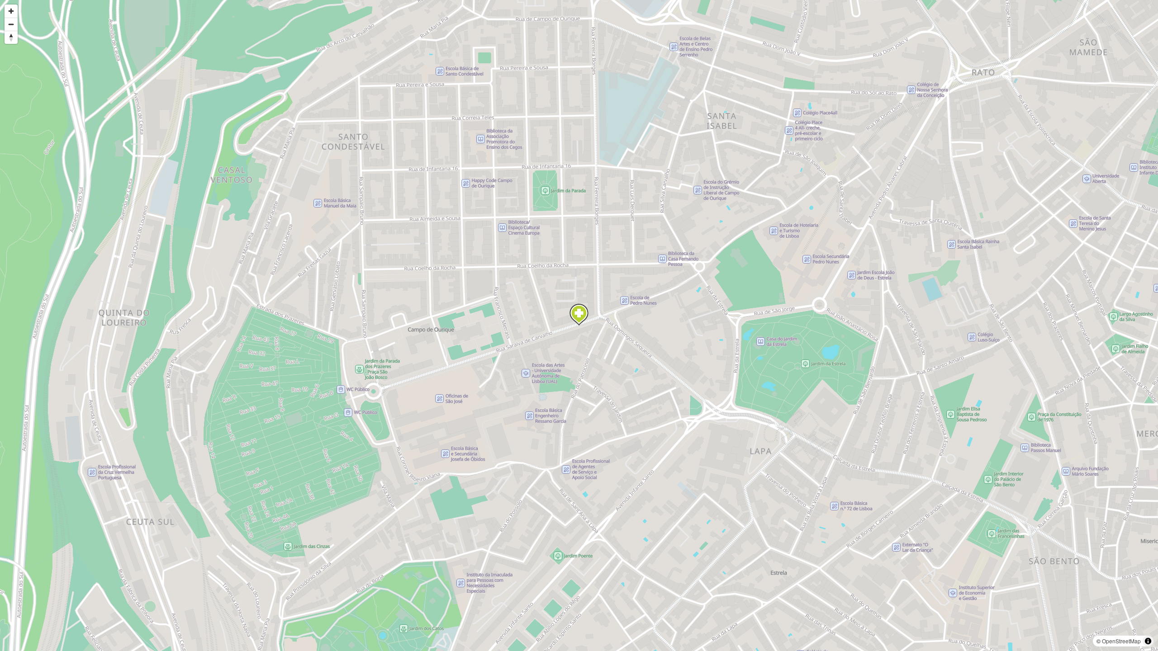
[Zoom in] (11, 11)
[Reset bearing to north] (11, 37)
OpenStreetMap (1121, 641)
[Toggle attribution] (1148, 641)
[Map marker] (579, 315)
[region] (579, 325)
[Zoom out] (11, 24)
